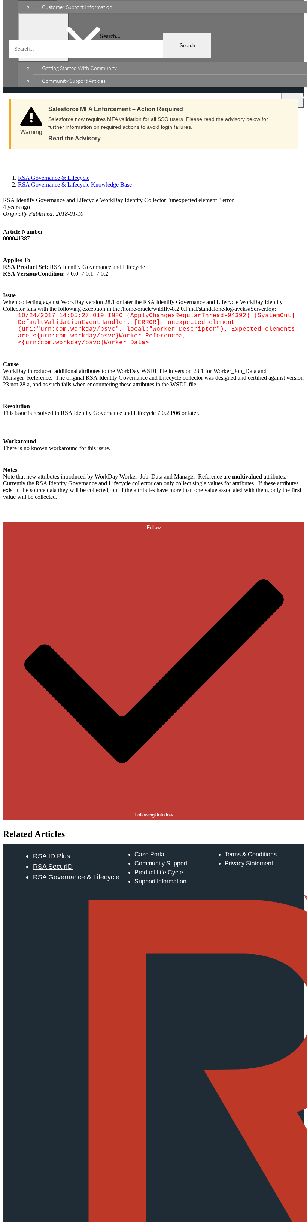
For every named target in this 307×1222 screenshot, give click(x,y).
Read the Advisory (74, 138)
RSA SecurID (53, 866)
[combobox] (110, 49)
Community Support (160, 863)
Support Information (160, 881)
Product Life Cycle (158, 872)
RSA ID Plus (51, 856)
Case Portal (150, 854)
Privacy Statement (249, 863)
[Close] (285, 106)
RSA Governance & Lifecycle (76, 877)
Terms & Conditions (251, 854)
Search (187, 45)
